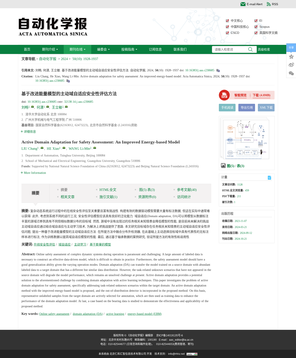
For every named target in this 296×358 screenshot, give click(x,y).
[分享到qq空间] (291, 56)
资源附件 (147, 197)
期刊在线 (76, 49)
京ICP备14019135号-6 (169, 335)
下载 (261, 95)
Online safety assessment (54, 314)
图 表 (146, 190)
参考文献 (187, 190)
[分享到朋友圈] (291, 73)
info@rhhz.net (176, 353)
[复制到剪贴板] (218, 70)
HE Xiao (53, 148)
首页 (27, 49)
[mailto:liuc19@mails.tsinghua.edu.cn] (32, 107)
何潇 (40, 107)
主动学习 (80, 244)
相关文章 (68, 197)
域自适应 (65, 244)
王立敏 (57, 107)
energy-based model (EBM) (145, 314)
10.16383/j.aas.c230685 (199, 70)
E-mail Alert (254, 4)
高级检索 (264, 49)
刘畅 (24, 107)
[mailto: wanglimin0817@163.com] (94, 148)
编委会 (102, 49)
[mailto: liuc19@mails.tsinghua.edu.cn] (42, 148)
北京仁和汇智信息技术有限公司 (128, 353)
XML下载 (266, 107)
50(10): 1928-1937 (85, 59)
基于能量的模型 (100, 244)
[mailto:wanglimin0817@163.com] (66, 107)
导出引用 (247, 107)
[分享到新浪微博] (291, 65)
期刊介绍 (48, 49)
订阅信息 (155, 49)
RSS (275, 4)
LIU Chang (29, 148)
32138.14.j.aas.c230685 (78, 101)
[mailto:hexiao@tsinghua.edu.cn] (47, 107)
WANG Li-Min (79, 148)
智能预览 (240, 95)
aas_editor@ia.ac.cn (181, 339)
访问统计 (184, 197)
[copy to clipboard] (68, 80)
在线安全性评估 (44, 244)
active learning (115, 314)
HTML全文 (107, 190)
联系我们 (180, 49)
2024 (64, 59)
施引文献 (108, 197)
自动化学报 (47, 59)
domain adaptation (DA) (88, 314)
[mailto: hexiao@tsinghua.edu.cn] (63, 148)
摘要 (64, 190)
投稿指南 (127, 49)
